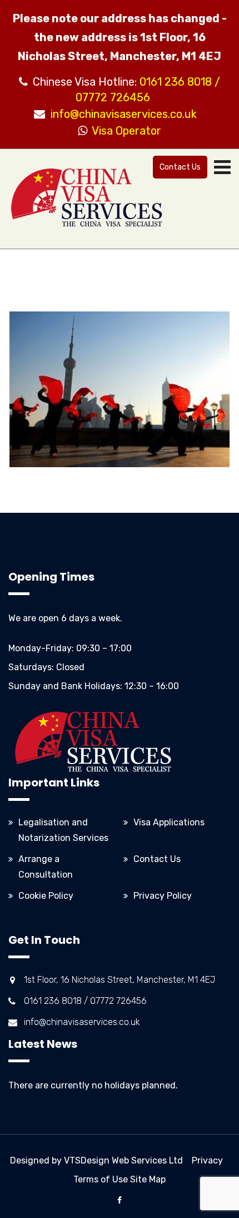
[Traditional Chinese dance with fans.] (119, 389)
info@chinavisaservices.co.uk (124, 114)
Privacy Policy (162, 895)
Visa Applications (169, 822)
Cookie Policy (45, 895)
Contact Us (180, 167)
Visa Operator (123, 130)
